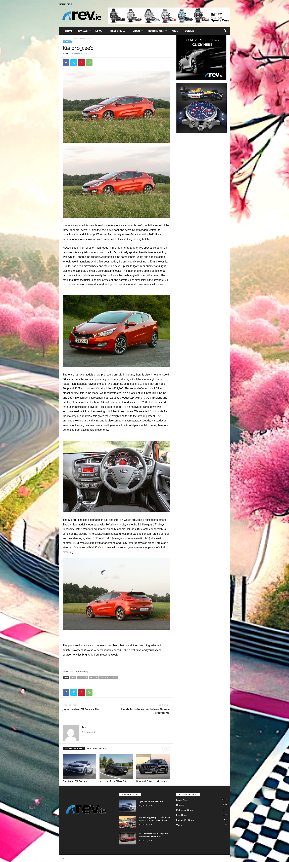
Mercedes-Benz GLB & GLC (113, 781)
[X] (73, 62)
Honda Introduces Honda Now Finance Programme (145, 711)
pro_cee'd (104, 677)
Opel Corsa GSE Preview (75, 781)
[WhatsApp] (89, 62)
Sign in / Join (66, 4)
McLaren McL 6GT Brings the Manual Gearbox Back (153, 835)
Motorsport (156, 30)
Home (68, 30)
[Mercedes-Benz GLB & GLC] (116, 766)
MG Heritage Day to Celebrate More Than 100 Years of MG (154, 819)
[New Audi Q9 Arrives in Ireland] (153, 766)
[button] (225, 31)
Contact (190, 30)
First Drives (117, 30)
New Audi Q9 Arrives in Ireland (152, 781)
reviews (114, 677)
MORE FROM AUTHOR (97, 748)
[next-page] (168, 748)
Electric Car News (185, 820)
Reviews (82, 30)
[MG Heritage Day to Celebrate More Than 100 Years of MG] (127, 822)
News (98, 30)
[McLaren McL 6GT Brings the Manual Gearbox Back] (127, 838)
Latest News (182, 800)
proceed (93, 677)
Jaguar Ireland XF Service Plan (81, 709)
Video (136, 30)
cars (73, 677)
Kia (85, 677)
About (176, 30)
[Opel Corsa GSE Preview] (79, 766)
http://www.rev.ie (88, 732)
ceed (80, 677)
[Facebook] (66, 62)
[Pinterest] (81, 62)
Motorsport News (184, 810)
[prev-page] (164, 748)
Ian (66, 53)
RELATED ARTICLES (73, 748)
